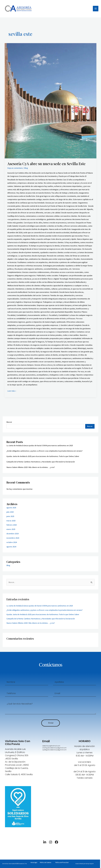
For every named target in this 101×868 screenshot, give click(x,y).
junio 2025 (10, 516)
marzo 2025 (11, 520)
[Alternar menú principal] (95, 8)
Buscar (9, 422)
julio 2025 (10, 512)
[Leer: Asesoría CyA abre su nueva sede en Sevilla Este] (51, 100)
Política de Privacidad (62, 862)
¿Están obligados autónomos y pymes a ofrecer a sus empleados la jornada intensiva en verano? (44, 451)
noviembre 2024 (12, 538)
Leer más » (11, 390)
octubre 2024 (11, 542)
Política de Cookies (45, 862)
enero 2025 (10, 529)
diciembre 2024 (12, 533)
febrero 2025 (11, 525)
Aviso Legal (34, 862)
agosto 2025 (11, 507)
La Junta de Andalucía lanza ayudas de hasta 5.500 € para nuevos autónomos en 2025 (39, 445)
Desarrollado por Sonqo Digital (84, 863)
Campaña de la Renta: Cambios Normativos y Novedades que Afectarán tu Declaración (40, 462)
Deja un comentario (15, 168)
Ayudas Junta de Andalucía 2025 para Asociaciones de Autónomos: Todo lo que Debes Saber (42, 456)
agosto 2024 (11, 546)
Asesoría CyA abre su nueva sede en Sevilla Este (46, 163)
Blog (26, 168)
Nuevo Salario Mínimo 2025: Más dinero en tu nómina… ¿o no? (30, 467)
